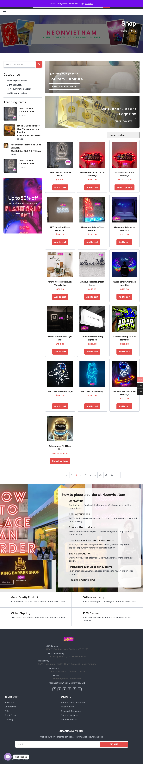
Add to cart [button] (60, 187)
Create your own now (64, 86)
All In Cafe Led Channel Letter (27, 110)
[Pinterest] (74, 689)
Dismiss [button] (89, 3)
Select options (124, 187)
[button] (4, 12)
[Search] (39, 64)
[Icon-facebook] (54, 689)
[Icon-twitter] (59, 689)
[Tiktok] (79, 689)
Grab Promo (23, 213)
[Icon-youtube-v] (64, 689)
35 (100, 474)
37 (112, 474)
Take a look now (123, 121)
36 (106, 474)
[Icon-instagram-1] (69, 689)
